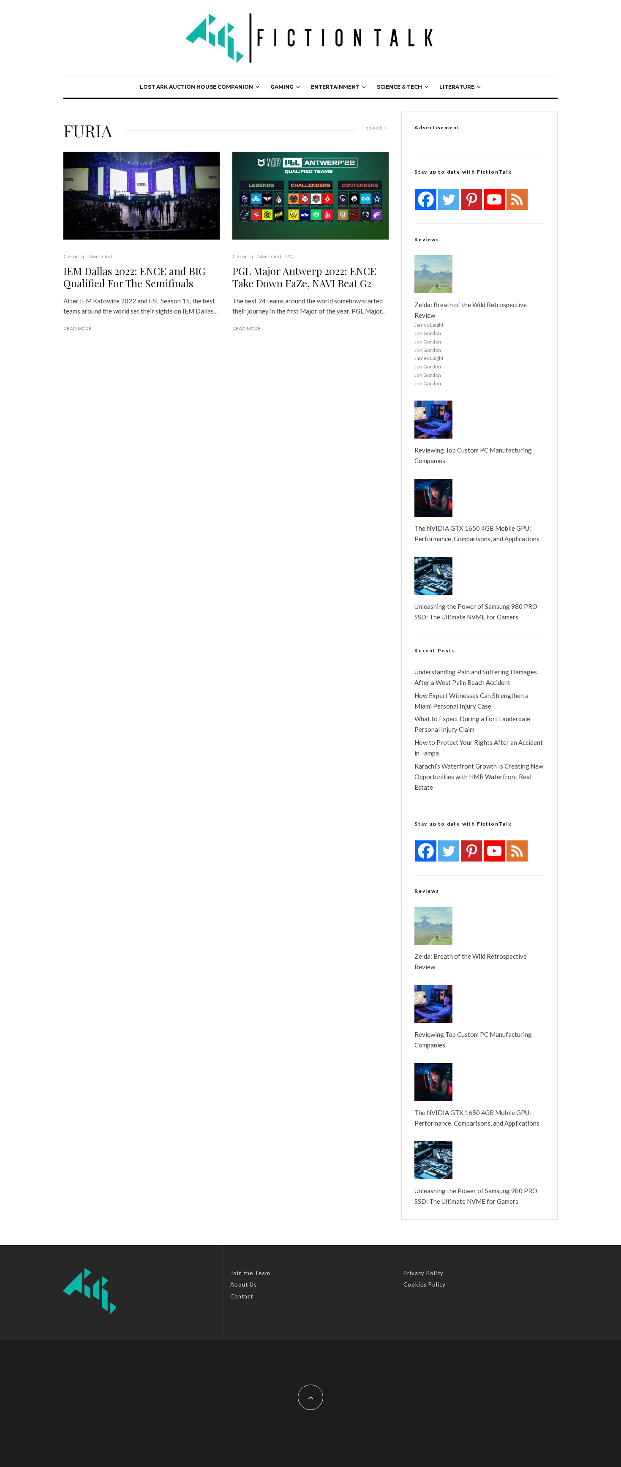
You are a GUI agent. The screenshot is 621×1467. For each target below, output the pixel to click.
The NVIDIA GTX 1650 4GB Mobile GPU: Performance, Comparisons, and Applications (476, 533)
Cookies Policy (424, 1284)
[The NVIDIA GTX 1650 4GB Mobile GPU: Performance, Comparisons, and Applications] (433, 498)
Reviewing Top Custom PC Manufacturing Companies (473, 455)
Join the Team (250, 1273)
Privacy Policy (423, 1273)
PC (289, 256)
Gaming (282, 87)
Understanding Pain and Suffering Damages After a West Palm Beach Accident (475, 677)
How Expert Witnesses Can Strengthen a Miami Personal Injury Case (471, 701)
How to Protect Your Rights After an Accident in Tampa (478, 748)
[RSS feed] (517, 199)
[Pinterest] (471, 199)
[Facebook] (425, 199)
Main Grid (100, 256)
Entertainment (335, 87)
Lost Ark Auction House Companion (196, 87)
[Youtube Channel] (494, 199)
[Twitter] (448, 199)
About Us (243, 1284)
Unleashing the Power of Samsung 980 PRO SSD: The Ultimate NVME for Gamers (475, 612)
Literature (456, 87)
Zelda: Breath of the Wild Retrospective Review (470, 310)
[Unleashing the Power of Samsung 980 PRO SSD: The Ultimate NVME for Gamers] (433, 576)
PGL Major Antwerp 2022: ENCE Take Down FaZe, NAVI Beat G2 (304, 277)
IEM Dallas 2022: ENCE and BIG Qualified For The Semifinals (134, 277)
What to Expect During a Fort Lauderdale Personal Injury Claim (472, 724)
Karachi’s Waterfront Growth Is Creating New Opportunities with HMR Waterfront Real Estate (478, 776)
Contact (241, 1296)
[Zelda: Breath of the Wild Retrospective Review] (433, 274)
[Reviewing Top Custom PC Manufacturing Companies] (433, 420)
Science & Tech (399, 87)
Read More (77, 329)
